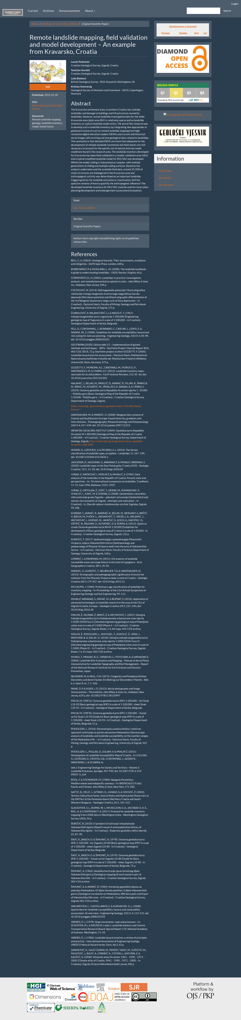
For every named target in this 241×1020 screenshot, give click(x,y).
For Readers (165, 170)
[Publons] (86, 986)
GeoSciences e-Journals (183, 26)
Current (33, 10)
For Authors (165, 177)
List (205, 33)
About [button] (89, 10)
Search (227, 10)
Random (183, 33)
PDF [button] (48, 86)
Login (235, 3)
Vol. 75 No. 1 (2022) (67, 23)
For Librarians (166, 184)
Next (196, 33)
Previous (165, 33)
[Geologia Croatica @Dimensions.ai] (45, 996)
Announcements (69, 10)
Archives (48, 10)
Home (35, 23)
